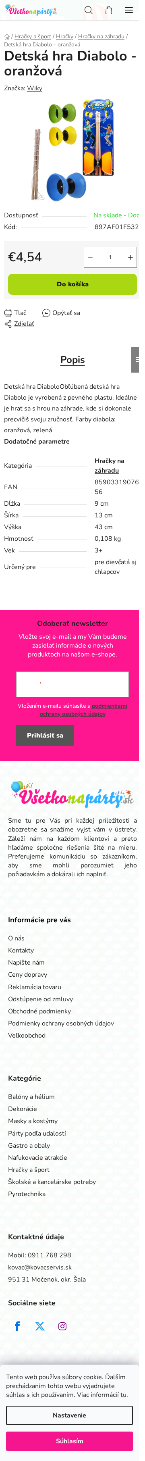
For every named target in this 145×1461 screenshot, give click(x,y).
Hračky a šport (29, 1169)
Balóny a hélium (31, 1096)
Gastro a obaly (29, 1145)
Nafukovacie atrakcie (37, 1157)
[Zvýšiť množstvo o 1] (130, 257)
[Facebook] (17, 1326)
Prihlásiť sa (45, 735)
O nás (16, 938)
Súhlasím (69, 1441)
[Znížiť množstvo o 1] (90, 257)
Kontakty (21, 950)
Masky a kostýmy (33, 1121)
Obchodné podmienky (39, 1011)
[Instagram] (62, 1326)
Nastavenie (69, 1415)
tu (123, 1394)
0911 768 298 (49, 1255)
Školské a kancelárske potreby (52, 1182)
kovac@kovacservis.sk (40, 1267)
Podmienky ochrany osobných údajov (61, 1023)
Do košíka (73, 284)
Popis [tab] (72, 359)
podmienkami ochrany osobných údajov (84, 710)
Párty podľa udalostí (37, 1133)
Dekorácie (22, 1109)
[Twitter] (40, 1326)
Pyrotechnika (27, 1194)
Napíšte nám (26, 962)
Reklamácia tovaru (34, 987)
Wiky (34, 88)
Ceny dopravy (27, 974)
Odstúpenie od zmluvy (40, 999)
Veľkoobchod (27, 1035)
